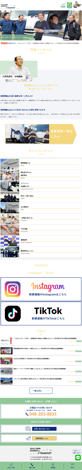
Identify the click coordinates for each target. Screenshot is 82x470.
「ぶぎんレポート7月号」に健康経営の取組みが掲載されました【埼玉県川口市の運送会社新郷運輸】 (41, 43)
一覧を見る (37, 391)
